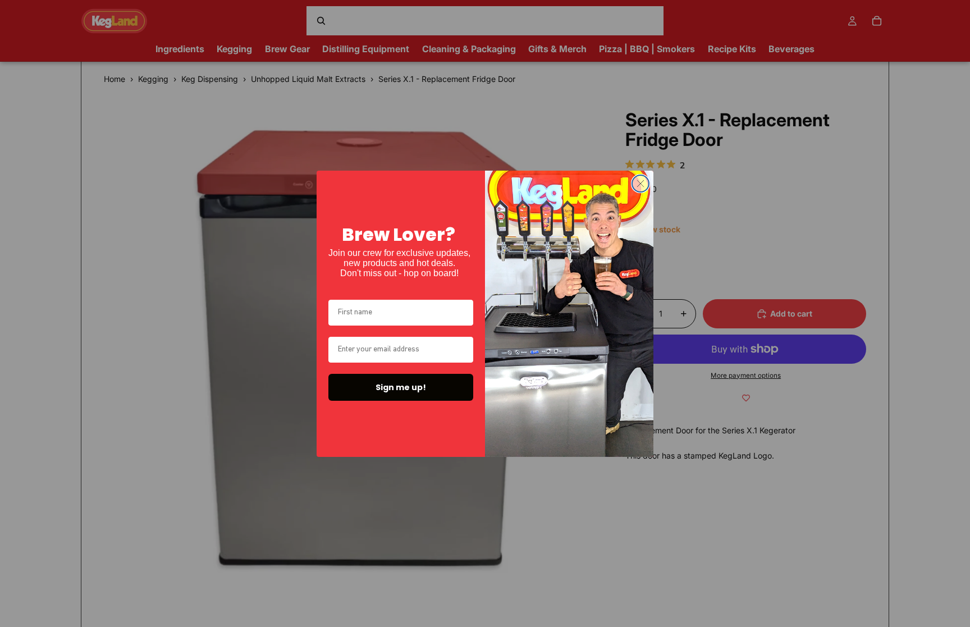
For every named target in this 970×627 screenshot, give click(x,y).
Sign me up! (401, 387)
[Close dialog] (640, 183)
